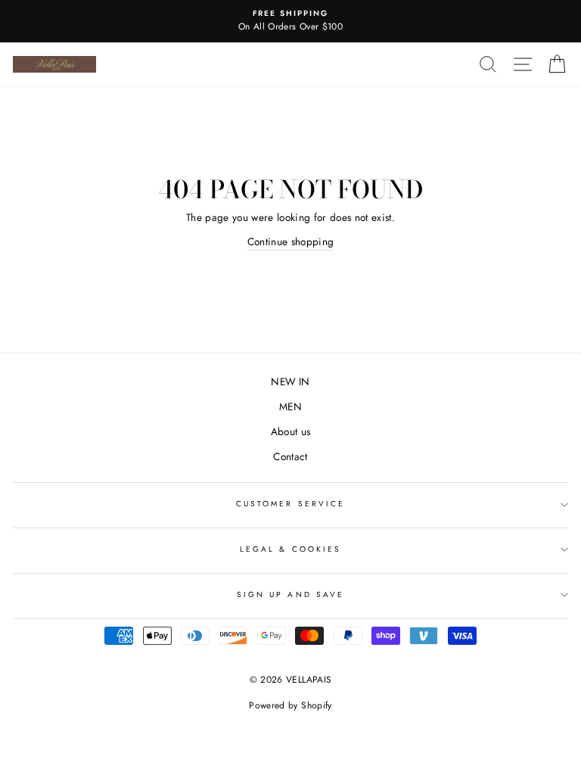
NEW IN (290, 381)
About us (291, 431)
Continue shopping (290, 241)
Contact (290, 456)
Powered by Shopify (290, 705)
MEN (290, 406)
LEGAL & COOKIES (290, 549)
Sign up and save (290, 594)
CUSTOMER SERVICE (290, 503)
